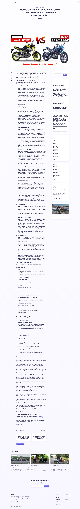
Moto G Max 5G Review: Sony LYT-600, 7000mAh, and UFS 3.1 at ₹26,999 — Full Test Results (60, 107)
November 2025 (56, 152)
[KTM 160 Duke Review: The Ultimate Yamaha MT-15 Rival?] (59, 459)
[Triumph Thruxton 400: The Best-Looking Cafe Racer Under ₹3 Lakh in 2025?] (20, 459)
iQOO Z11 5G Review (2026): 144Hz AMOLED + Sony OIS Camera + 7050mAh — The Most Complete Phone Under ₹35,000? (60, 96)
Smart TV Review (56, 173)
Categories (67, 497)
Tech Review (55, 178)
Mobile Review (55, 172)
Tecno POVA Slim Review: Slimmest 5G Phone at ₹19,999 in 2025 (59, 123)
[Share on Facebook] (11, 78)
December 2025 (56, 150)
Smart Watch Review (56, 175)
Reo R (40, 416)
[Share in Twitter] (11, 76)
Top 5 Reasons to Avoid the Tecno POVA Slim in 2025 (60, 117)
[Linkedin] (59, 199)
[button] (75, 2)
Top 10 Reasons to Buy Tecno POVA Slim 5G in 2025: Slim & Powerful (60, 116)
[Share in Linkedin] (11, 80)
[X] (54, 199)
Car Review (55, 169)
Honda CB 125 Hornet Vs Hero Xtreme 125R (28, 426)
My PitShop (13, 2)
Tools (54, 179)
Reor (22, 424)
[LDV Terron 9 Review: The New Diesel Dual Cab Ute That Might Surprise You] (39, 437)
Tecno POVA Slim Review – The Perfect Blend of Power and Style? (59, 120)
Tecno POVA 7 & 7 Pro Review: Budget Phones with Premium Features (59, 119)
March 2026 (55, 146)
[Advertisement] (40, 27)
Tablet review (55, 176)
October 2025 (55, 153)
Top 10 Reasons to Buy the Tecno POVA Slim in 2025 (60, 131)
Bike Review (40, 18)
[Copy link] (11, 82)
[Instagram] (57, 199)
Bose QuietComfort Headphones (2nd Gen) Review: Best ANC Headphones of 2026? (60, 89)
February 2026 (55, 147)
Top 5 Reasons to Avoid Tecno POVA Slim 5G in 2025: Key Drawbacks (60, 126)
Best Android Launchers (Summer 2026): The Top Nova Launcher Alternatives (60, 102)
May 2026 (54, 143)
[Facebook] (11, 501)
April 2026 (55, 144)
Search (54, 72)
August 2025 (55, 156)
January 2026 (55, 149)
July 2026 (54, 140)
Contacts (67, 499)
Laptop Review (58, 501)
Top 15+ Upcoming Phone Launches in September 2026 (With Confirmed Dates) (59, 84)
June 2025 (55, 159)
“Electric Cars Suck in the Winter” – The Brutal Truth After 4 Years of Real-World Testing (58, 210)
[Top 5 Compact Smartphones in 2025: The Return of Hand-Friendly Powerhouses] (23, 437)
